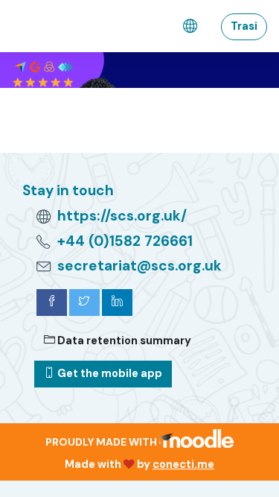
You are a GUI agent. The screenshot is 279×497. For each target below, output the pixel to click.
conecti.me (183, 464)
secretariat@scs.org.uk (139, 265)
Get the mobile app (108, 373)
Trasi (244, 26)
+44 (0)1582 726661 (125, 241)
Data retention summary (123, 340)
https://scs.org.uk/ (122, 215)
